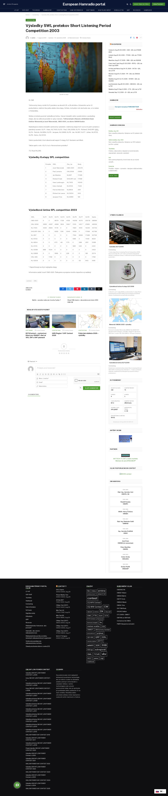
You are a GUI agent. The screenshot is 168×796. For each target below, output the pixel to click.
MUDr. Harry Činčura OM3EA (125, 512)
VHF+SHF (25, 10)
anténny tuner (91, 594)
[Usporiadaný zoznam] (48, 374)
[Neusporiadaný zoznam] (51, 374)
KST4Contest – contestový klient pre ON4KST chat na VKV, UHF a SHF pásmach (36, 335)
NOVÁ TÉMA (114, 175)
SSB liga (90, 650)
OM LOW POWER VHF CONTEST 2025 (38, 788)
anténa (101, 591)
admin (33, 38)
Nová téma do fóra (141, 4)
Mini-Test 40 (60, 610)
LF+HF (16, 10)
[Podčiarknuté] (43, 374)
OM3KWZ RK (121, 589)
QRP (128, 10)
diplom (89, 612)
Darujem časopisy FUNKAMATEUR (127, 107)
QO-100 (90, 637)
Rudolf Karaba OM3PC (125, 503)
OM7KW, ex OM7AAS (123, 618)
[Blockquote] (53, 374)
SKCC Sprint (60, 589)
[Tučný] (37, 374)
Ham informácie (76, 10)
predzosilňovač (91, 633)
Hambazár (47, 10)
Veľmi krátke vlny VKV (116, 140)
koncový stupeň (92, 622)
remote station (91, 641)
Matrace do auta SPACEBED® (126, 461)
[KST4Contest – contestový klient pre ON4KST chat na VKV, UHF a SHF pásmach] (37, 321)
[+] (64, 374)
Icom (101, 616)
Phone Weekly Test (62, 595)
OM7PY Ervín (121, 599)
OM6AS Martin (121, 596)
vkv (104, 654)
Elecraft (108, 612)
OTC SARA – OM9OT (123, 614)
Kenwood (100, 619)
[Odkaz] (59, 374)
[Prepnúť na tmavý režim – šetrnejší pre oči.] (130, 4)
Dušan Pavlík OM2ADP (125, 568)
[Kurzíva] (40, 374)
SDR (97, 645)
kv (101, 622)
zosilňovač (90, 661)
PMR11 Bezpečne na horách (125, 624)
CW (106, 606)
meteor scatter (93, 626)
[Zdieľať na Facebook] (130, 37)
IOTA (106, 615)
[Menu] (4, 4)
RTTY (100, 641)
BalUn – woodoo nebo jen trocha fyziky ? (46, 300)
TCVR (96, 654)
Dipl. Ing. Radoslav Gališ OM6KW (125, 522)
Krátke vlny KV (114, 131)
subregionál (100, 649)
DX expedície (116, 44)
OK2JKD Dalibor (122, 611)
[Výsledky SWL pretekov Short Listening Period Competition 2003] (64, 67)
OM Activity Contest (102, 630)
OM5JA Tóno (121, 605)
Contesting (62, 10)
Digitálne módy (104, 10)
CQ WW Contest (94, 607)
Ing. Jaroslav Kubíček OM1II (125, 532)
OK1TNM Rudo (121, 608)
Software (90, 10)
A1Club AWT (60, 600)
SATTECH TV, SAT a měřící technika (125, 459)
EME (89, 616)
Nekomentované (74, 38)
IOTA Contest (91, 619)
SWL (35, 281)
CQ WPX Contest (94, 603)
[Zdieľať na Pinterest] (137, 37)
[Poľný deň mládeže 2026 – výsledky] (90, 321)
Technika (36, 10)
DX (101, 611)
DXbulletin (118, 10)
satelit (90, 645)
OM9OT (90, 630)
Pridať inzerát (158, 4)
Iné (110, 157)
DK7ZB (96, 611)
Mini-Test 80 (60, 615)
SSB (104, 645)
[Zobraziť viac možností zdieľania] (140, 37)
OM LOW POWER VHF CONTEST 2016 (38, 735)
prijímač (100, 633)
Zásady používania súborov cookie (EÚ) (38, 646)
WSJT (89, 658)
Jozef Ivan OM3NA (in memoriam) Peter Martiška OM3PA (125, 545)
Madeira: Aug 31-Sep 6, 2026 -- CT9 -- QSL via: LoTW (125, 89)
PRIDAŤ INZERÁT (115, 117)
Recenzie (137, 10)
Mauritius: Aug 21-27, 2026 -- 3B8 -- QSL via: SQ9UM (125, 60)
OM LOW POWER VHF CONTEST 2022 (38, 763)
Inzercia (111, 166)
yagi (101, 658)
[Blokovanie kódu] (56, 374)
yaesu (96, 658)
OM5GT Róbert (121, 593)
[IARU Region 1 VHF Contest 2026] (64, 321)
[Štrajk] (45, 374)
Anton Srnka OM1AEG (125, 558)
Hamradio (148, 10)
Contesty (62, 586)
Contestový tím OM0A (124, 621)
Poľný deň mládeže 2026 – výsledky (88, 334)
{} (62, 374)
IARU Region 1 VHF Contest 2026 (62, 334)
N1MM (103, 626)
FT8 (95, 616)
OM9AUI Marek (121, 602)
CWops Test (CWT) (62, 605)
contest (29, 281)
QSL (104, 637)
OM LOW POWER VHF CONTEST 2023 (38, 772)
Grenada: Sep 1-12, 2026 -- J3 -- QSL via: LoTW (123, 92)
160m (94, 591)
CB (104, 594)
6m (88, 591)
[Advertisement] (125, 195)
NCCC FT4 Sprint (61, 636)
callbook (99, 594)
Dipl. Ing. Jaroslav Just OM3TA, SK (125, 493)
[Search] (127, 4)
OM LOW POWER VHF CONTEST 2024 (38, 780)
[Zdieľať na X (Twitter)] (133, 37)
